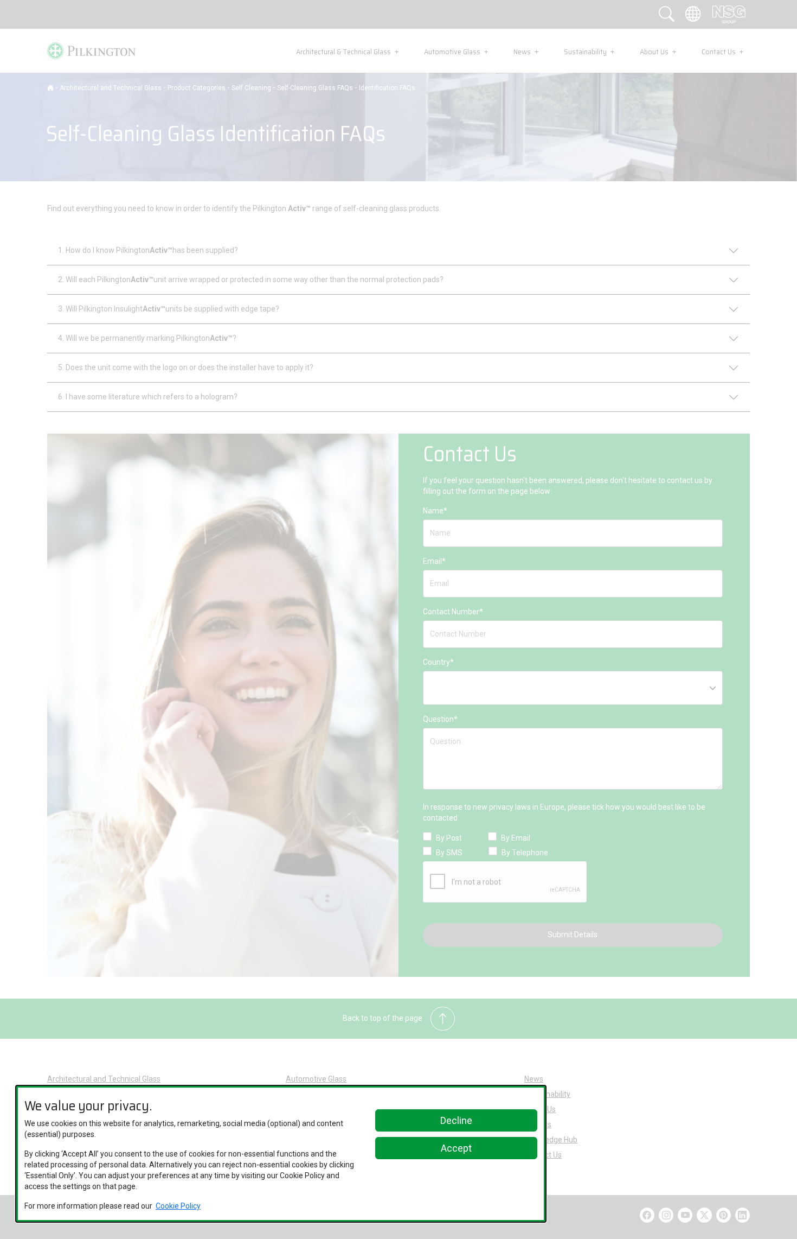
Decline (456, 1120)
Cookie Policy (178, 1206)
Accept (456, 1148)
